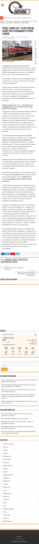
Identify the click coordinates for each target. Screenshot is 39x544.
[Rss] (16, 539)
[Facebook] (20, 539)
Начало (2, 21)
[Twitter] (22, 539)
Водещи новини (7, 465)
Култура (5, 484)
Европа (5, 468)
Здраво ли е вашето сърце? (20, 418)
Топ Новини (6, 515)
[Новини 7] (19, 7)
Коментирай (25, 37)
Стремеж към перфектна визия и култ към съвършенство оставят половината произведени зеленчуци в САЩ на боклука (18, 396)
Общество (6, 496)
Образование (7, 493)
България (9, 21)
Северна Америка (8, 509)
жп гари (8, 259)
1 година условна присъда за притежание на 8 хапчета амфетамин (25, 273)
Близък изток (7, 459)
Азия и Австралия (8, 444)
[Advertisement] (19, 307)
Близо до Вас (7, 456)
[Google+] (19, 539)
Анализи (5, 447)
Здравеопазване (8, 475)
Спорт (5, 512)
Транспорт (17, 21)
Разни (5, 502)
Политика (6, 499)
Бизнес (5, 453)
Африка (5, 450)
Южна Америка (7, 521)
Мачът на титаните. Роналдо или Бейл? (13, 268)
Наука (5, 490)
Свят (4, 505)
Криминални (6, 481)
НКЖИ (15, 259)
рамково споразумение (9, 262)
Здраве (5, 471)
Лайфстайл (6, 487)
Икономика (6, 478)
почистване (23, 259)
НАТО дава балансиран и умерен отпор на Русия (17, 18)
